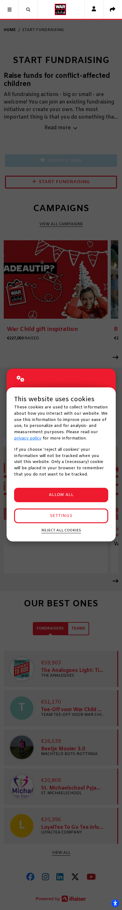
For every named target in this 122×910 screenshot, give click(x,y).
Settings (61, 516)
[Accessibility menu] (115, 903)
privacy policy (27, 438)
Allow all (61, 495)
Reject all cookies (61, 530)
